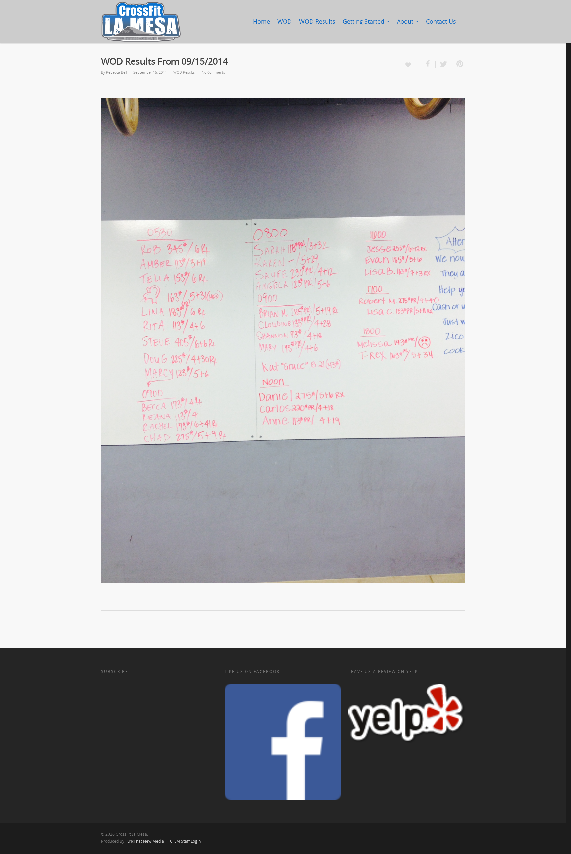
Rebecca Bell (116, 72)
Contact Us (441, 21)
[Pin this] (458, 64)
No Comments (213, 72)
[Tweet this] (444, 64)
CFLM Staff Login (185, 841)
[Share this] (428, 64)
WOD (284, 21)
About (405, 21)
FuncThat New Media (144, 841)
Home (261, 21)
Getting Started (363, 21)
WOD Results (317, 21)
